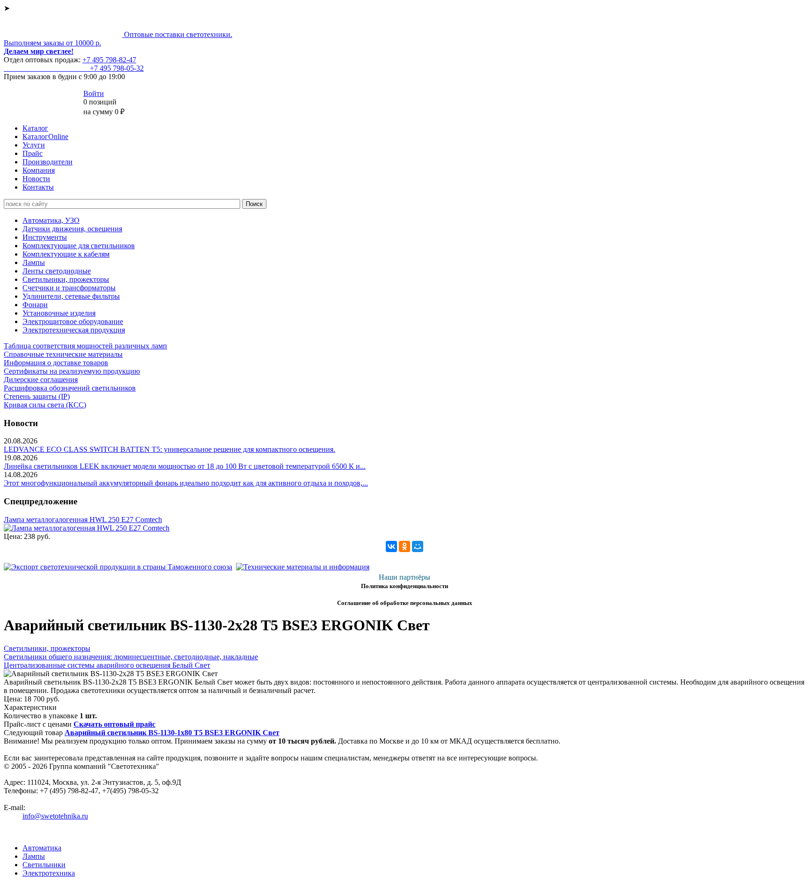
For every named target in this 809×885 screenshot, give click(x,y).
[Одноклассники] (404, 546)
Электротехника (48, 873)
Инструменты (44, 237)
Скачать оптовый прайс (114, 724)
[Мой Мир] (417, 546)
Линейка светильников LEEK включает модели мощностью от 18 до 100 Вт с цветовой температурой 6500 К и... (185, 466)
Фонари (35, 305)
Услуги (33, 145)
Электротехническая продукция (73, 330)
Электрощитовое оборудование (72, 321)
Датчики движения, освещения (72, 229)
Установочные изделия (59, 313)
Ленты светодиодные (56, 271)
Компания (38, 170)
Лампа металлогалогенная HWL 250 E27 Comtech (83, 520)
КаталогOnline (45, 136)
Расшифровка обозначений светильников (70, 388)
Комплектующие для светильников (78, 246)
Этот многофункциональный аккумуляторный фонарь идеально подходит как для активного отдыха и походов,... (186, 483)
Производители (47, 162)
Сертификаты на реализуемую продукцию (72, 371)
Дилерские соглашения (41, 380)
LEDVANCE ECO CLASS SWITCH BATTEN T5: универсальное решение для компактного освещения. (169, 449)
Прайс (32, 153)
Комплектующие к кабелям (66, 254)
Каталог (35, 128)
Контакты (38, 187)
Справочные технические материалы (63, 354)
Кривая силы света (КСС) (45, 405)
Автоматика (41, 848)
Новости (36, 179)
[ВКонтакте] (391, 546)
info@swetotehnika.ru (55, 816)
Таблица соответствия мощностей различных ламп (85, 346)
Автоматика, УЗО (51, 220)
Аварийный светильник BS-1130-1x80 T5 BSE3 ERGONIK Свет (172, 733)
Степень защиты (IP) (37, 396)
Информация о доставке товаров (56, 363)
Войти (93, 93)
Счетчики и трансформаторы (69, 288)
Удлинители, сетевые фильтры (71, 296)
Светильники (44, 865)
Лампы (33, 262)
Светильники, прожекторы (65, 279)
